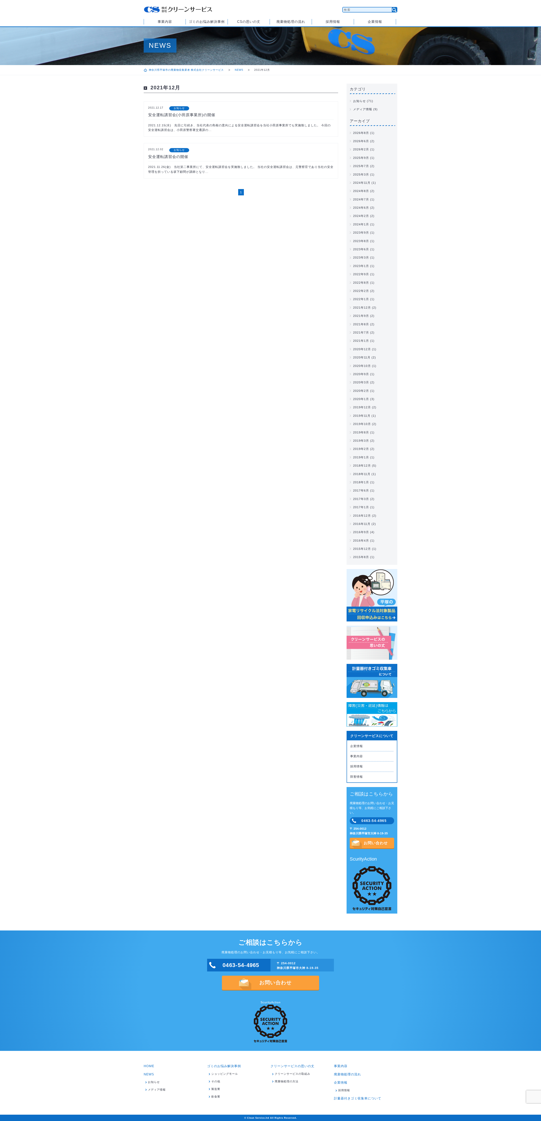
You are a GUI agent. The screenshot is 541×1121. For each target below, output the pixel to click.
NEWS (239, 69)
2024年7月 (361, 199)
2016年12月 (362, 515)
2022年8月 (361, 282)
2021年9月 (361, 315)
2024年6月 (361, 207)
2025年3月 (361, 174)
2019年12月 (362, 407)
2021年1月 (361, 340)
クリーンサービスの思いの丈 (292, 1066)
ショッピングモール (224, 1073)
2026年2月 (361, 149)
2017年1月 (361, 507)
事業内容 (165, 21)
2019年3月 (361, 440)
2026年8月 (361, 133)
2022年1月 (361, 299)
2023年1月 (361, 266)
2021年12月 (362, 307)
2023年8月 (361, 241)
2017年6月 (361, 490)
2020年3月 (361, 382)
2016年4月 (361, 540)
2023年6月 (361, 249)
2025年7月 (361, 166)
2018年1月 (361, 482)
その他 (215, 1081)
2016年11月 (361, 524)
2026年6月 (361, 141)
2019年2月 (361, 449)
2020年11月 (361, 357)
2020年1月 (361, 399)
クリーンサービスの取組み (292, 1073)
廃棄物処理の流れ (290, 21)
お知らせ (359, 101)
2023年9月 (361, 232)
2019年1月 (361, 457)
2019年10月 (362, 424)
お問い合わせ (376, 843)
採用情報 (333, 21)
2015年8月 (361, 557)
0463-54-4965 (374, 821)
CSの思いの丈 (248, 21)
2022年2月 (361, 291)
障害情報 (356, 776)
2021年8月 (361, 324)
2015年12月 (362, 548)
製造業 (215, 1089)
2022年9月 (361, 274)
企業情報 (375, 21)
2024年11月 (361, 182)
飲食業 (215, 1096)
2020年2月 (361, 390)
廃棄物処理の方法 (286, 1081)
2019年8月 (361, 432)
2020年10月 (362, 366)
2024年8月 (361, 191)
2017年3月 (361, 499)
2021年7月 (361, 332)
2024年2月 (361, 216)
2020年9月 (361, 374)
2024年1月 (361, 224)
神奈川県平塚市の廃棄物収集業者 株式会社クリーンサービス (186, 69)
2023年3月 (361, 257)
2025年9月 (361, 157)
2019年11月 (361, 415)
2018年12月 (362, 465)
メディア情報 (362, 109)
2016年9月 (361, 532)
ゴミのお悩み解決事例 (207, 21)
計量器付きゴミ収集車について (357, 1098)
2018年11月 (361, 474)
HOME (149, 1066)
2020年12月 (362, 349)
